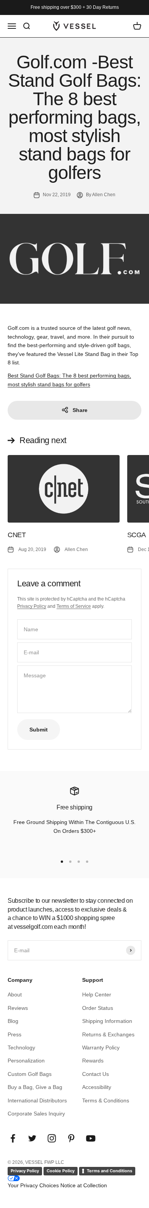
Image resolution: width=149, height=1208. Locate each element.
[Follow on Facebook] (13, 1138)
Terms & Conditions (105, 1100)
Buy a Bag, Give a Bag (35, 1087)
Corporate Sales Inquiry (36, 1113)
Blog (13, 1021)
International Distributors (37, 1100)
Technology (21, 1047)
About (15, 994)
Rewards (93, 1060)
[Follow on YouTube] (91, 1138)
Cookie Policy (60, 1170)
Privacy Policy (31, 606)
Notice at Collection (83, 1185)
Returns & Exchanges (108, 1034)
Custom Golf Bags (30, 1074)
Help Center (96, 994)
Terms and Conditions (109, 1170)
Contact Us (95, 1074)
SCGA (136, 535)
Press (14, 1034)
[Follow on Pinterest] (71, 1138)
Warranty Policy (101, 1047)
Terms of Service (74, 606)
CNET (17, 535)
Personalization (26, 1060)
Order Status (97, 1008)
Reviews (18, 1008)
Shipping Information (107, 1021)
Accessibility (96, 1087)
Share (80, 410)
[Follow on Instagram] (52, 1138)
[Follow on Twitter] (32, 1138)
